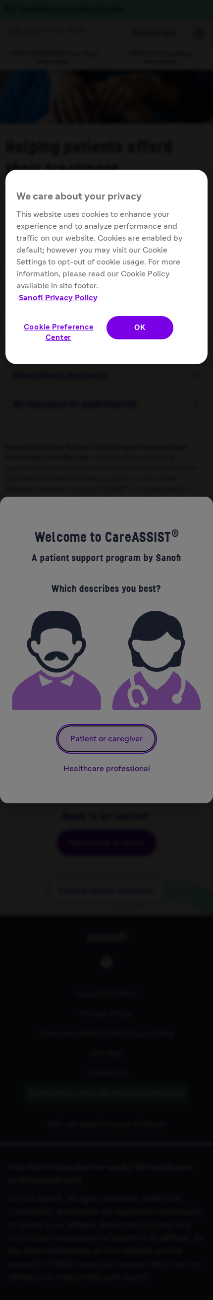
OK (140, 327)
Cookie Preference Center (59, 332)
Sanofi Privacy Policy (58, 298)
